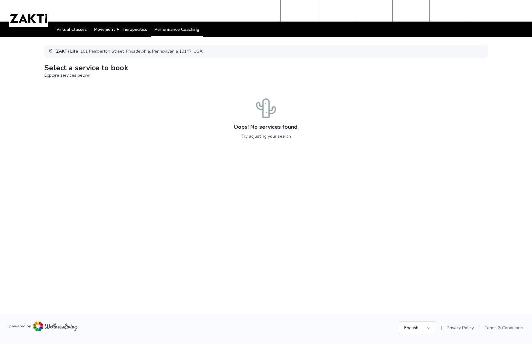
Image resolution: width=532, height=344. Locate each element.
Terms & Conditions (504, 328)
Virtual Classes (71, 29)
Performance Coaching (177, 29)
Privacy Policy (460, 328)
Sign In (483, 11)
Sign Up (509, 11)
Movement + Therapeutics (120, 29)
